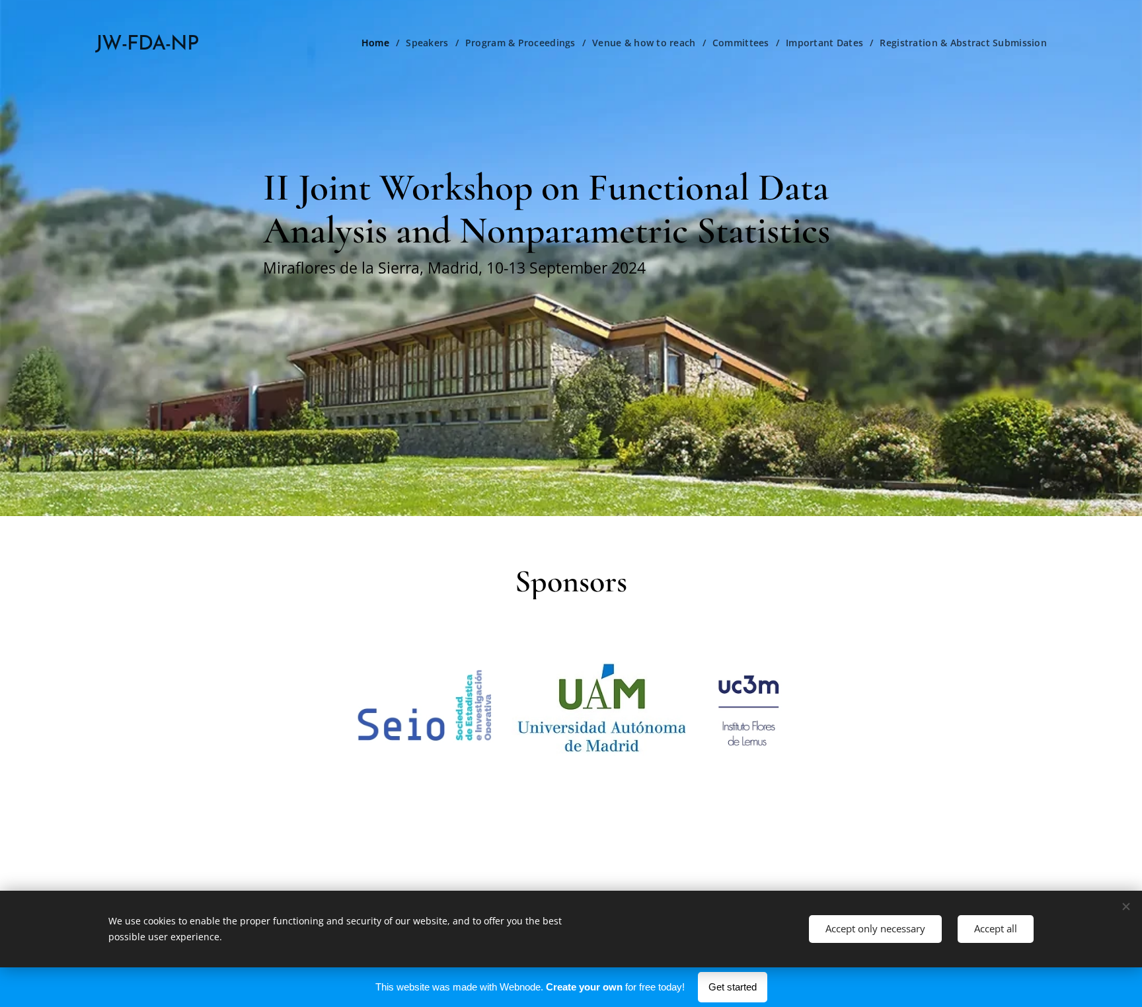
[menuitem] (378, 42)
